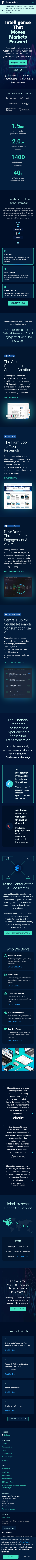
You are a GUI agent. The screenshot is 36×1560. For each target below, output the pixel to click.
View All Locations (8, 1509)
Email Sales (6, 1518)
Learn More (9, 12)
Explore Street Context (14, 572)
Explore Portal (10, 478)
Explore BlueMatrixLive (14, 663)
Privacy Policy (24, 1542)
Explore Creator (11, 397)
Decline (27, 1556)
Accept (11, 1556)
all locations (22, 1256)
